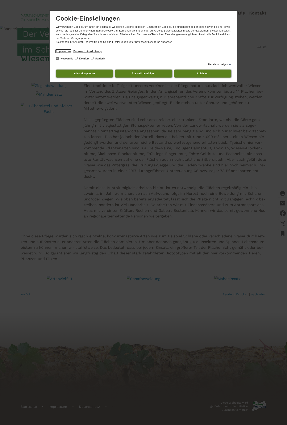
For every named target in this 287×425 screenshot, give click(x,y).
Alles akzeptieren (84, 73)
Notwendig (67, 58)
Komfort (84, 58)
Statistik (100, 58)
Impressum (63, 51)
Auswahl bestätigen (143, 73)
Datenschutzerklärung (87, 51)
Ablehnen (202, 73)
